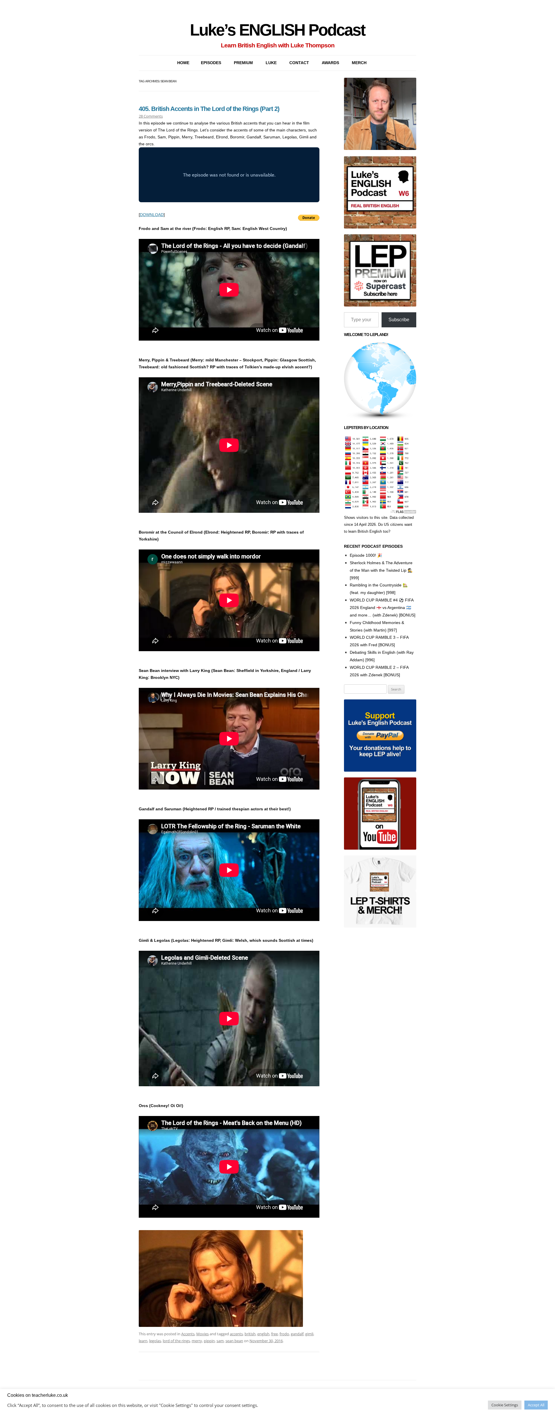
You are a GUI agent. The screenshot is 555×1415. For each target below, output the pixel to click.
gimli (309, 1333)
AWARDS (330, 62)
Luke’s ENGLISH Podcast (277, 30)
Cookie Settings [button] (504, 1404)
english (263, 1333)
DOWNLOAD (152, 214)
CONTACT (299, 62)
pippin (209, 1340)
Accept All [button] (536, 1404)
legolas (155, 1340)
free (274, 1333)
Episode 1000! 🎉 (366, 555)
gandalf (297, 1333)
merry (197, 1340)
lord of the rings (176, 1340)
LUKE (271, 62)
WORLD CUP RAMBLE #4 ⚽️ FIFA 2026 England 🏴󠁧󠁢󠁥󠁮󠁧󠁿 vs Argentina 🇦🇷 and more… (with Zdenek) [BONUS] (382, 607)
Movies (202, 1333)
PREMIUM (243, 62)
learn (143, 1340)
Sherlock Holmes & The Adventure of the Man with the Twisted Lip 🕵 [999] (381, 570)
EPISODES (211, 62)
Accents (188, 1333)
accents (236, 1333)
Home (183, 62)
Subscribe (398, 319)
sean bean (234, 1340)
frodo (284, 1333)
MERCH (359, 62)
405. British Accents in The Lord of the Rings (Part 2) (209, 108)
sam (220, 1340)
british (250, 1333)
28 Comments (151, 116)
